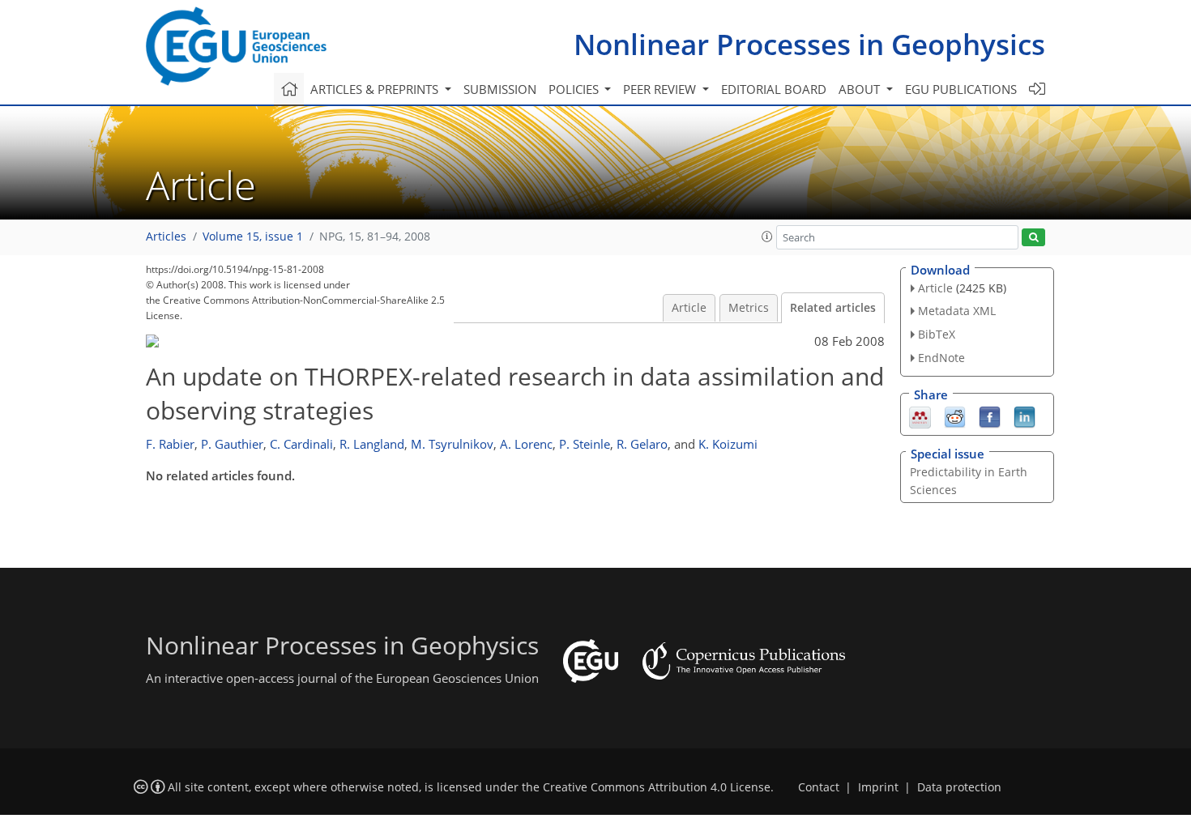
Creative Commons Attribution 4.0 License (657, 787)
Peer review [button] (661, 89)
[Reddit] (955, 415)
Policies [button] (575, 89)
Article (689, 308)
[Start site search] (1033, 237)
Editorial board (773, 89)
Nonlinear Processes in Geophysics (809, 44)
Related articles (833, 308)
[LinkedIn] (1024, 415)
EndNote (941, 357)
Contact (818, 787)
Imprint (878, 787)
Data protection (959, 787)
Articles (166, 236)
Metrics (748, 308)
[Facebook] (990, 415)
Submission (499, 89)
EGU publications (961, 89)
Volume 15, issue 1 (253, 236)
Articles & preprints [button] (376, 89)
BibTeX (936, 334)
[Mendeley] (920, 415)
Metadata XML (957, 310)
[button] (767, 236)
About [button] (861, 89)
